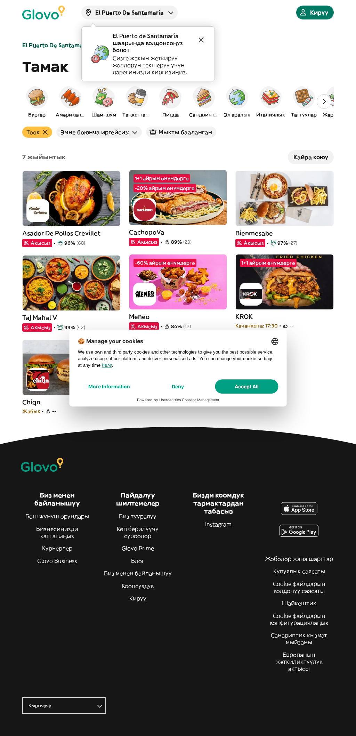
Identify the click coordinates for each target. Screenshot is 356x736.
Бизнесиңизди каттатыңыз (57, 532)
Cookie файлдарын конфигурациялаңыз (299, 619)
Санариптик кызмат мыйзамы (299, 639)
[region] (178, 101)
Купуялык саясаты (299, 571)
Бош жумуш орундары (57, 516)
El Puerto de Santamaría (56, 45)
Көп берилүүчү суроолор (138, 532)
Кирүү (137, 598)
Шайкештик (299, 603)
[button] (36, 101)
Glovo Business (57, 560)
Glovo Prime (138, 548)
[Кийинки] (324, 101)
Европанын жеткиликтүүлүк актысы (299, 661)
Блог (138, 560)
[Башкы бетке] (43, 12)
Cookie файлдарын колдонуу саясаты (299, 587)
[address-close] (201, 40)
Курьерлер (57, 548)
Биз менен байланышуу (138, 573)
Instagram (218, 524)
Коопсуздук (138, 585)
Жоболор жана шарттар (299, 558)
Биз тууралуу (137, 516)
